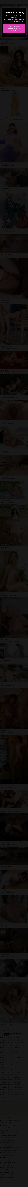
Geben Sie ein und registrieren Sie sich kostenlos (14, 29)
